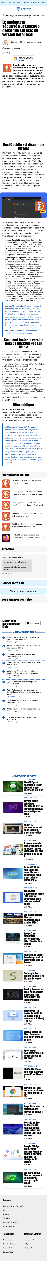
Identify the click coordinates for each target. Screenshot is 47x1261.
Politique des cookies (10, 1222)
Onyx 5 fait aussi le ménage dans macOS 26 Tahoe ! (34, 1109)
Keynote (3, 3)
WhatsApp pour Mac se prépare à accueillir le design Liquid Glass (33, 1177)
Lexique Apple (8, 1252)
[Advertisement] (23, 115)
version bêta (22, 354)
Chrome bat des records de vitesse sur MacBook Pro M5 (34, 1092)
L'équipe (6, 1214)
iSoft (4, 1210)
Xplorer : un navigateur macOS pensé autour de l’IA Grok (34, 1054)
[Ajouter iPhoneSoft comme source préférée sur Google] (23, 58)
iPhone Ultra (12, 3)
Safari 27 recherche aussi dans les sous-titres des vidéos (33, 829)
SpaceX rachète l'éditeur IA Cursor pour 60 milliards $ (33, 1073)
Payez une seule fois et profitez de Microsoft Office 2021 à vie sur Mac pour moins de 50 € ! (33, 850)
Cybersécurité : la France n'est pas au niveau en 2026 (22, 683)
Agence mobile (30, 1240)
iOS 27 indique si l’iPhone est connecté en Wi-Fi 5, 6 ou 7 (23, 710)
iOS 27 (29, 3)
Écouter (17, 48)
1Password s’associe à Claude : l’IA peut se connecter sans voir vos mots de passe (34, 897)
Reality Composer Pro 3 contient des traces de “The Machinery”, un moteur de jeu (33, 994)
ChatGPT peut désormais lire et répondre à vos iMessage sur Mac (33, 786)
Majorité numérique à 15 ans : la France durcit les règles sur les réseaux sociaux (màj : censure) (22, 673)
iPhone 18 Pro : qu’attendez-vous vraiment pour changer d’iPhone (23, 647)
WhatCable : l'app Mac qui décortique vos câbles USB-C (33, 919)
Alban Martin (14, 42)
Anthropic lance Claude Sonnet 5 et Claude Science (34, 976)
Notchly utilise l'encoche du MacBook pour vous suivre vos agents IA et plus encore (32, 1129)
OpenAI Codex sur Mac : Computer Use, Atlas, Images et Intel (33, 1036)
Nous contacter (8, 1240)
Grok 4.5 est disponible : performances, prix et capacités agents (33, 938)
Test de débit (7, 1248)
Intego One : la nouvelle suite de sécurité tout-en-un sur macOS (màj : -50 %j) (34, 1015)
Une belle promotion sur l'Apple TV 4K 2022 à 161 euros (24, 718)
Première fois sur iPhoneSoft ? (13, 1206)
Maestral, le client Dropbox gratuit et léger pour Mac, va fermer (33, 958)
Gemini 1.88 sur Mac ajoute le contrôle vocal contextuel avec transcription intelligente (32, 873)
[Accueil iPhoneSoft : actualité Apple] (3, 15)
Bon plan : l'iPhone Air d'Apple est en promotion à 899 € (21, 655)
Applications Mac (11, 15)
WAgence (28, 1244)
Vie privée (6, 1218)
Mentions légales (9, 1226)
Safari (6, 53)
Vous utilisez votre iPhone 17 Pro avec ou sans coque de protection (23, 638)
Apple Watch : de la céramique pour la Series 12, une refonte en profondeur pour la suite (24, 692)
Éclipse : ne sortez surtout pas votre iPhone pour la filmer (24, 664)
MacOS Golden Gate (39, 3)
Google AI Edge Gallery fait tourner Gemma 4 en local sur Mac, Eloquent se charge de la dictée (33, 1154)
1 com (7, 48)
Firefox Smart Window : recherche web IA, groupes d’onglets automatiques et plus (33, 807)
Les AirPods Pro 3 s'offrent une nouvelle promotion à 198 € (22, 701)
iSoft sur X (28, 1248)
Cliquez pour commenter (23, 591)
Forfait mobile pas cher (11, 1244)
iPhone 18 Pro (21, 3)
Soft (26, 9)
